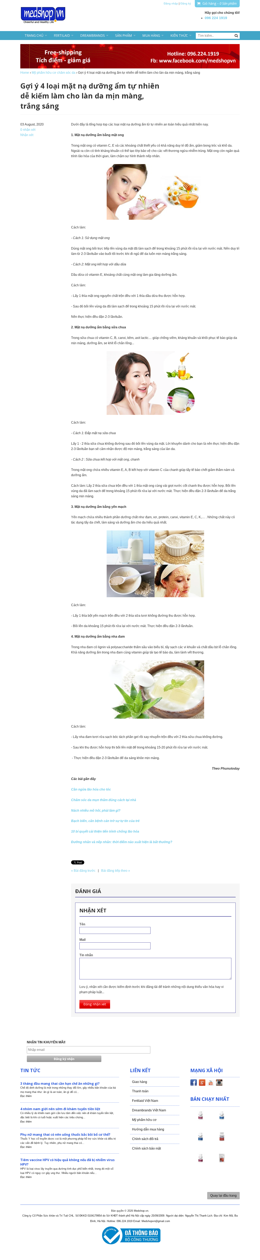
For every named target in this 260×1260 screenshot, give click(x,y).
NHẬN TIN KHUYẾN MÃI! (46, 1042)
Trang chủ (34, 35)
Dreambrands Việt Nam (149, 1110)
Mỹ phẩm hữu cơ (144, 1120)
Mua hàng (151, 35)
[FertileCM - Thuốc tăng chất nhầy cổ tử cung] (200, 1162)
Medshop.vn (141, 1210)
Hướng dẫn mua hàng (148, 1129)
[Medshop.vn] (43, 15)
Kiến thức (179, 35)
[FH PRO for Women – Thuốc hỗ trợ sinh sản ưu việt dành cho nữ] (200, 1119)
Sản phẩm (123, 35)
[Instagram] (219, 1083)
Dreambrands (92, 35)
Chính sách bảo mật (146, 1148)
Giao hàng (139, 1082)
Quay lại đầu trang (223, 1195)
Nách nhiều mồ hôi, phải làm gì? (95, 810)
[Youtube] (210, 1083)
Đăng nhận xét (94, 1004)
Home (24, 72)
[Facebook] (193, 1083)
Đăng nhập (171, 3)
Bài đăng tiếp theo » (115, 870)
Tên (82, 924)
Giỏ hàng (220, 3)
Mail (82, 939)
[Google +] (202, 1083)
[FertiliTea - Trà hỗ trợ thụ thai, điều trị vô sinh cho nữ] (222, 1162)
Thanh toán (140, 1091)
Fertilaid (62, 35)
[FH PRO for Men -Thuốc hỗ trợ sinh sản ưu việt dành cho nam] (222, 1119)
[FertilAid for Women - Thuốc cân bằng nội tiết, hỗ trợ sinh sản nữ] (222, 1140)
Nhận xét (26, 135)
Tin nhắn (86, 955)
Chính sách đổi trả (145, 1139)
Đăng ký (185, 3)
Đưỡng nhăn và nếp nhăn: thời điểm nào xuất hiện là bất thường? (121, 842)
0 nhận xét (27, 129)
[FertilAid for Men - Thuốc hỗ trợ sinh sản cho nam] (200, 1140)
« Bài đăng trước (83, 870)
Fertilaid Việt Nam (145, 1100)
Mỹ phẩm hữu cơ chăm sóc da (53, 72)
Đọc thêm (26, 1096)
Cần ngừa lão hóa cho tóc (91, 789)
